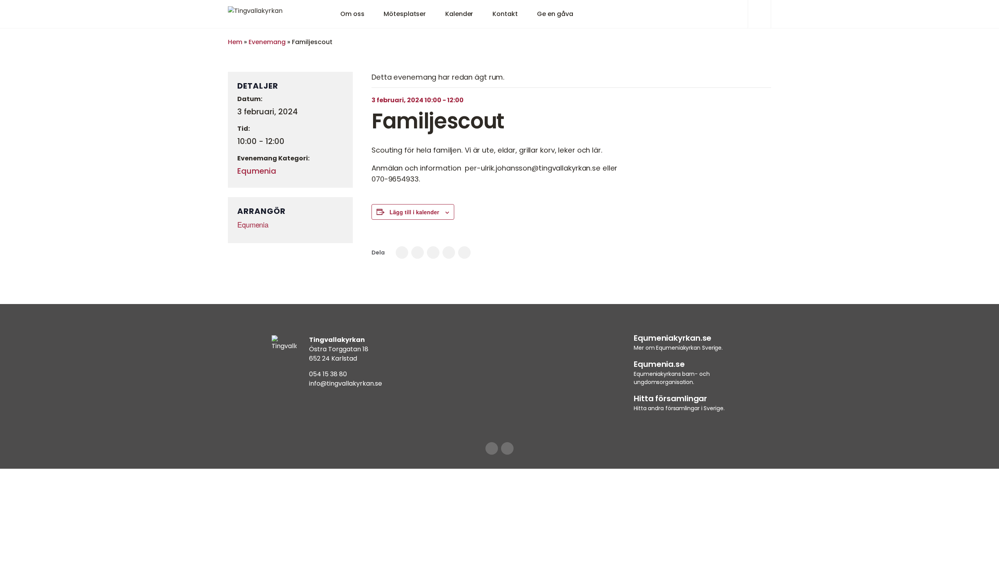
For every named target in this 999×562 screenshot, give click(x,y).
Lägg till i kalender (414, 212)
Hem (235, 41)
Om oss (352, 13)
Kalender (459, 13)
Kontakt (504, 13)
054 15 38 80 (328, 374)
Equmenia (256, 170)
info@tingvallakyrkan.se (345, 383)
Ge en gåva (555, 13)
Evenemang (267, 41)
